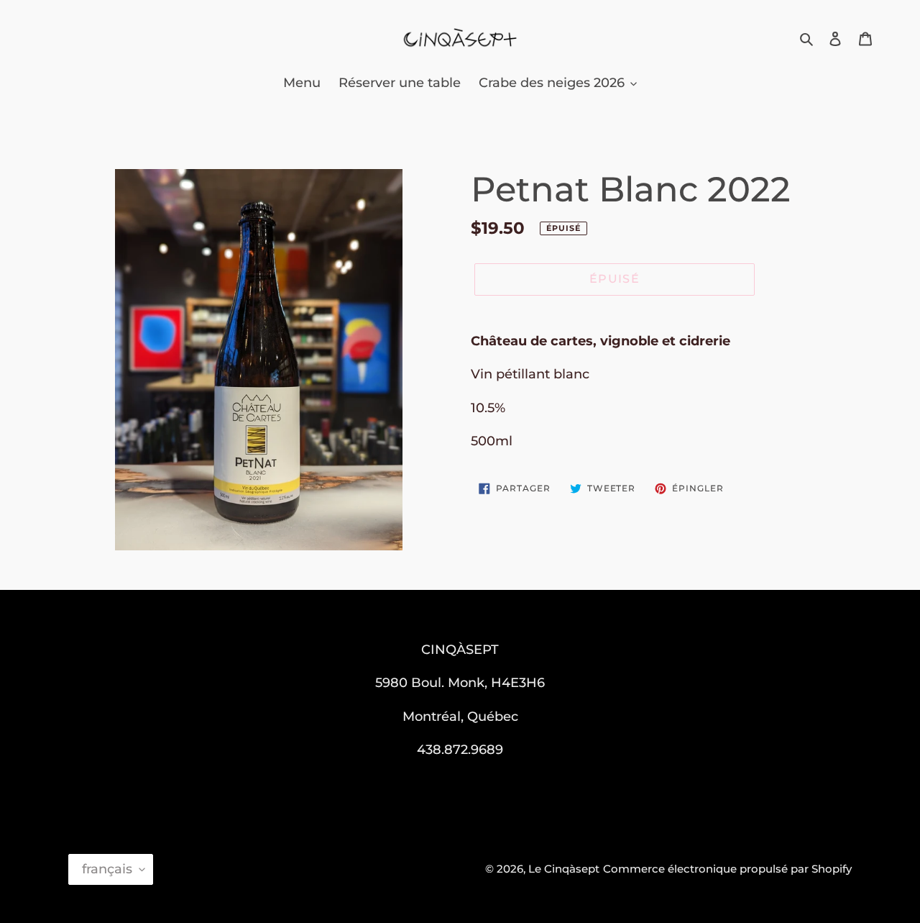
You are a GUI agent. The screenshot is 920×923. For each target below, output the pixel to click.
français (107, 869)
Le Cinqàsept (563, 869)
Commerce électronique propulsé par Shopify (727, 869)
